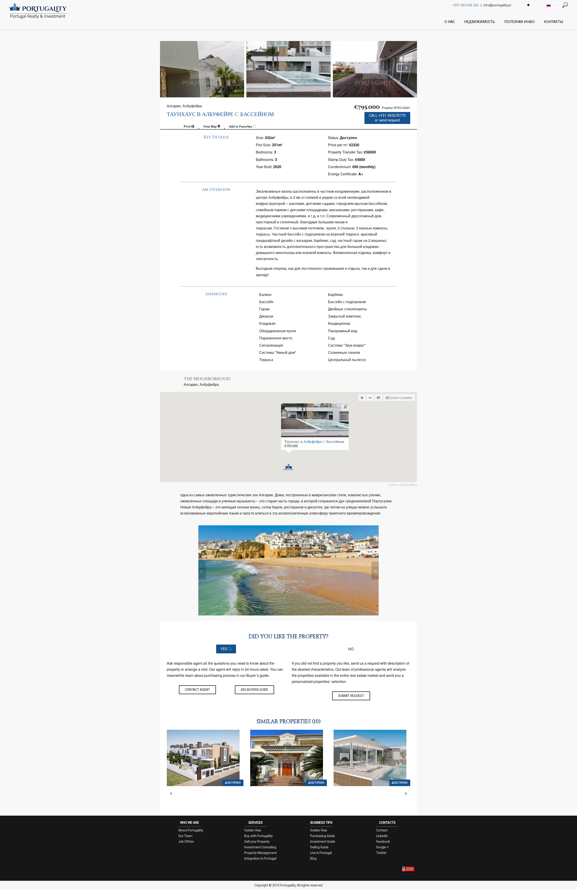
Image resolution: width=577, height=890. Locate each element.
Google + (382, 847)
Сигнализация (271, 345)
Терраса (266, 359)
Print (187, 126)
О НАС (449, 22)
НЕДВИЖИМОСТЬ (479, 22)
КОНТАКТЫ (553, 22)
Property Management (260, 853)
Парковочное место (275, 338)
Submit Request (351, 696)
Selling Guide (319, 847)
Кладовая (267, 323)
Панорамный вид (342, 330)
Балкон (265, 294)
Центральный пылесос (347, 359)
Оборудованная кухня (277, 330)
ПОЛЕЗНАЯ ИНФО (519, 22)
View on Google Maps (403, 484)
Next (406, 68)
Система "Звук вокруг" (347, 345)
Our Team (185, 836)
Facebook (383, 841)
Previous (171, 68)
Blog (313, 858)
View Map (210, 126)
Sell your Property (257, 841)
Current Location (400, 397)
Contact (381, 830)
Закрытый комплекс (344, 316)
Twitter (381, 853)
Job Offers (186, 841)
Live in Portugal (321, 853)
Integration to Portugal (260, 858)
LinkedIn (382, 836)
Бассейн (266, 301)
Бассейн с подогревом (347, 301)
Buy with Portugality (258, 836)
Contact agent (197, 689)
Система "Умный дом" (277, 352)
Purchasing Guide (322, 836)
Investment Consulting (260, 847)
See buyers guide (254, 689)
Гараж (264, 308)
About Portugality (190, 830)
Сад (331, 338)
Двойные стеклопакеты (347, 308)
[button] (289, 467)
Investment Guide (322, 841)
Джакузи (266, 316)
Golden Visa (252, 830)
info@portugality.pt (497, 5)
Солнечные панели (344, 352)
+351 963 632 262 (465, 5)
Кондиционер (339, 323)
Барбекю (335, 294)
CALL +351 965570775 (387, 117)
